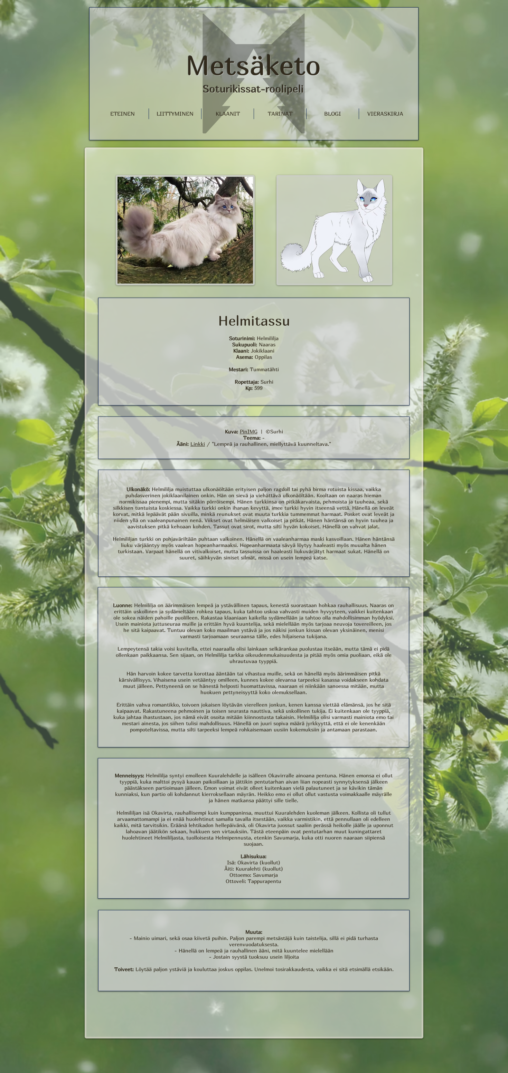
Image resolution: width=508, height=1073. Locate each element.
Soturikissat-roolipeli (253, 89)
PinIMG (248, 431)
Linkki (197, 444)
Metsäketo (253, 65)
